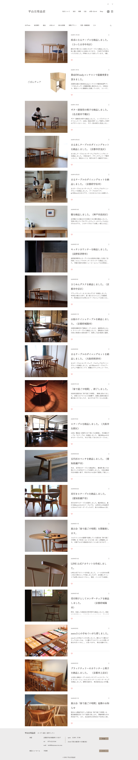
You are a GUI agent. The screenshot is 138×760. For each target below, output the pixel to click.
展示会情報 (61, 25)
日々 (94, 25)
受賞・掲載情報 (85, 25)
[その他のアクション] (109, 35)
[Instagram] (108, 11)
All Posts (27, 25)
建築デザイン (73, 25)
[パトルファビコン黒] (112, 11)
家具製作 (36, 25)
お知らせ (52, 25)
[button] (111, 26)
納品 (44, 25)
